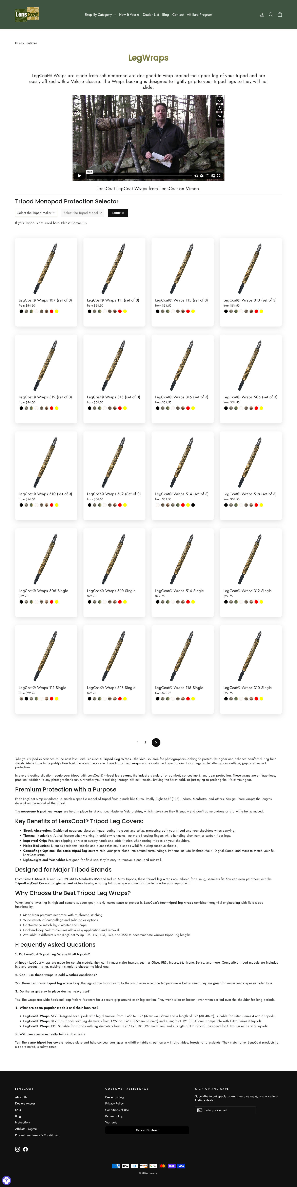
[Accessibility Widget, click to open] (6, 1180)
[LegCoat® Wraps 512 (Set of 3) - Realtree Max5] (115, 505)
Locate (118, 212)
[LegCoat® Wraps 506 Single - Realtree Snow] (36, 602)
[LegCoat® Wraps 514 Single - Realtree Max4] (178, 602)
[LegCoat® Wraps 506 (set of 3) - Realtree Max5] (251, 408)
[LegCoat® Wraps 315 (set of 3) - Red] (120, 408)
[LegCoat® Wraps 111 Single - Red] (51, 698)
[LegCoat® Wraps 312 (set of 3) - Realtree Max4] (41, 408)
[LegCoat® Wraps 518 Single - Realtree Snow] (104, 698)
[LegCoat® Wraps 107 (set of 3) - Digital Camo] (26, 311)
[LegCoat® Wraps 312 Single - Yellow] (261, 602)
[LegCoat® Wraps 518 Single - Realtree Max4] (110, 698)
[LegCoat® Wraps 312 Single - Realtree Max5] (251, 602)
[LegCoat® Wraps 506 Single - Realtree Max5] (46, 602)
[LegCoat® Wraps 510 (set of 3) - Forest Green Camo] (31, 505)
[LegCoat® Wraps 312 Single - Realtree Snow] (241, 602)
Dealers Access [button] (25, 1103)
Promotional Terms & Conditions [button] (36, 1135)
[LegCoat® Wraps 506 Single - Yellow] (56, 602)
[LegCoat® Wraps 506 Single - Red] (51, 602)
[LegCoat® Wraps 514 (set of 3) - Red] (183, 505)
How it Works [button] (129, 14)
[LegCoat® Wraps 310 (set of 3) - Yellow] (261, 311)
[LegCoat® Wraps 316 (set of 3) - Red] (188, 408)
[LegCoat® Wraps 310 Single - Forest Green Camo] (236, 698)
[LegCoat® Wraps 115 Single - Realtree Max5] (183, 698)
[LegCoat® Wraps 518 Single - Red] (120, 698)
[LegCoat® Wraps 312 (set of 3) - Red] (51, 408)
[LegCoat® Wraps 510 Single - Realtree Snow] (104, 602)
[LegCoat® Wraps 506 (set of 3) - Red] (256, 408)
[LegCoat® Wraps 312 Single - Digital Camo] (231, 602)
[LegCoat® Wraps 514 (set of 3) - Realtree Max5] (168, 505)
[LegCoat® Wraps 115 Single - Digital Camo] (162, 698)
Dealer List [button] (151, 14)
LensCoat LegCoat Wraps (122, 188)
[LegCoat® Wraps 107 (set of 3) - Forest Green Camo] (31, 311)
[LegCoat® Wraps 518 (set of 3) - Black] (226, 505)
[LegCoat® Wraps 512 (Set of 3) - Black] (89, 505)
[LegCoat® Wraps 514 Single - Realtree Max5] (183, 602)
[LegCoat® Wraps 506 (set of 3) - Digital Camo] (231, 408)
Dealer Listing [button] (114, 1097)
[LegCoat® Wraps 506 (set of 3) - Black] (226, 408)
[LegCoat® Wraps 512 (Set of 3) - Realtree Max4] (110, 505)
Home (18, 43)
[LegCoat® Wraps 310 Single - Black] (226, 698)
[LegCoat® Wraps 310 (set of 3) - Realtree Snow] (241, 311)
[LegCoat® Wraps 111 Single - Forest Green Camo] (36, 698)
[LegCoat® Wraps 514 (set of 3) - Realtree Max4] (162, 505)
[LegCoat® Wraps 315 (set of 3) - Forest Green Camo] (99, 408)
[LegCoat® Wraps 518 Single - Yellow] (125, 698)
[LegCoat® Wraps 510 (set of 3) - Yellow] (56, 505)
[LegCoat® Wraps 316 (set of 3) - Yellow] (193, 408)
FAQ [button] (18, 1110)
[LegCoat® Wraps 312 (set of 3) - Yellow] (56, 408)
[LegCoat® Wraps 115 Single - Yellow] (193, 698)
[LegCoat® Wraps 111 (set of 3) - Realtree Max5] (115, 311)
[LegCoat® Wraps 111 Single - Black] (26, 698)
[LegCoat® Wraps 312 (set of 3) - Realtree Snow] (36, 408)
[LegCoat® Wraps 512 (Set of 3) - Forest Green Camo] (99, 505)
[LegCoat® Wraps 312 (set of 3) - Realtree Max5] (46, 408)
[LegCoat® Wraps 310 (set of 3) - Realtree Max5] (251, 311)
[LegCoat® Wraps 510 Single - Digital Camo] (94, 602)
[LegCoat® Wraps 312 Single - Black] (226, 602)
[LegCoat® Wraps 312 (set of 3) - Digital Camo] (26, 408)
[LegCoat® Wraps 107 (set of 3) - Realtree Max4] (41, 311)
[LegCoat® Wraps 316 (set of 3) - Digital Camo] (162, 408)
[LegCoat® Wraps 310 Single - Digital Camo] (231, 698)
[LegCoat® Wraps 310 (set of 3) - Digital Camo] (231, 311)
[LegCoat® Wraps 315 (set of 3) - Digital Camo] (94, 408)
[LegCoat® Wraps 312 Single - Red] (256, 602)
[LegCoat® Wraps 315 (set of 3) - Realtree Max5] (115, 408)
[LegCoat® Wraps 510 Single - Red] (120, 602)
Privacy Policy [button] (114, 1103)
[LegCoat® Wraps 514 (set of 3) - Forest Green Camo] (178, 505)
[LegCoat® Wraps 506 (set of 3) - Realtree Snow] (241, 408)
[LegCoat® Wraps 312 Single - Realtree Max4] (246, 602)
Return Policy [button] (114, 1116)
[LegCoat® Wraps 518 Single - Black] (89, 698)
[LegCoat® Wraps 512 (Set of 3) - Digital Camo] (94, 505)
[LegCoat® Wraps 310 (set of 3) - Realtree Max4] (246, 311)
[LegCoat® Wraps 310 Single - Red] (256, 698)
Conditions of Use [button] (117, 1110)
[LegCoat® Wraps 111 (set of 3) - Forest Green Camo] (99, 311)
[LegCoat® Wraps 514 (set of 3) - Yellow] (188, 505)
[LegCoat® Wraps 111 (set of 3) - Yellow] (125, 311)
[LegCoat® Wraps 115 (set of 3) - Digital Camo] (162, 311)
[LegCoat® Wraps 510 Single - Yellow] (125, 602)
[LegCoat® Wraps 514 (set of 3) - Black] (193, 505)
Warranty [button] (111, 1122)
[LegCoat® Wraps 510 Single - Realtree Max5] (115, 602)
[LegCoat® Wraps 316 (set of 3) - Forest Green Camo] (168, 408)
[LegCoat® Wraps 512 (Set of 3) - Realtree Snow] (104, 505)
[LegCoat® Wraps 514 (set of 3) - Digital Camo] (173, 505)
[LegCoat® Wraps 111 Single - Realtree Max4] (21, 698)
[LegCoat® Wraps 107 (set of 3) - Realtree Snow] (36, 311)
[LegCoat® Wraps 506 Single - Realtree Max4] (41, 602)
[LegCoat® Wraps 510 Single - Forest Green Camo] (99, 602)
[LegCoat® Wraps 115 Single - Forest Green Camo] (168, 698)
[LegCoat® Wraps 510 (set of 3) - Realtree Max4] (41, 505)
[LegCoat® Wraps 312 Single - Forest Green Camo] (236, 602)
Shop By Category (98, 14)
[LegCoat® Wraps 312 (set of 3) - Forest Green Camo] (31, 408)
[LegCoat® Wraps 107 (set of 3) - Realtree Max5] (46, 311)
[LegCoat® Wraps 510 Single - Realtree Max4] (110, 602)
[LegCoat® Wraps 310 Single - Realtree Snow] (241, 698)
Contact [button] (178, 14)
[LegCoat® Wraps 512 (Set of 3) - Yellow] (125, 505)
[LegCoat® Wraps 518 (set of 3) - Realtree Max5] (251, 505)
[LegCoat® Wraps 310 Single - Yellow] (261, 698)
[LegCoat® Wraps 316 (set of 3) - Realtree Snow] (173, 408)
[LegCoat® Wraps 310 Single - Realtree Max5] (251, 698)
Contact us (79, 223)
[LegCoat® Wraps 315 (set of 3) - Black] (89, 408)
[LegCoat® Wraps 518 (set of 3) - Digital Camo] (231, 505)
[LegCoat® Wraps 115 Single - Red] (188, 698)
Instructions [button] (23, 1122)
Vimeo (192, 188)
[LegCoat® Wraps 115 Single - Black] (157, 698)
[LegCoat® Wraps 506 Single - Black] (21, 602)
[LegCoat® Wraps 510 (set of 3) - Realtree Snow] (36, 505)
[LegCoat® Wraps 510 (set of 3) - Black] (21, 505)
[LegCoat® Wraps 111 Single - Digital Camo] (31, 698)
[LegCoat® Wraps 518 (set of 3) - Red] (256, 505)
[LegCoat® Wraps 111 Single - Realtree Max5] (46, 698)
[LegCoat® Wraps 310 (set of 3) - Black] (226, 311)
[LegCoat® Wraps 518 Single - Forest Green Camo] (99, 698)
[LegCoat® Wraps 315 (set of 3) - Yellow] (125, 408)
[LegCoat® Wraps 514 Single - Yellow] (193, 602)
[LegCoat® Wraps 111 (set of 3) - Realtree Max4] (110, 311)
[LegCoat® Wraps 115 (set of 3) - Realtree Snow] (173, 311)
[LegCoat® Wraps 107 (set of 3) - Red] (51, 311)
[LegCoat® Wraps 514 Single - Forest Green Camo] (168, 602)
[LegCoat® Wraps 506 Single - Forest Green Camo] (31, 602)
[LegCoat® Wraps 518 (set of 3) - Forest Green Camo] (236, 505)
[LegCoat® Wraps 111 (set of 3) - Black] (89, 311)
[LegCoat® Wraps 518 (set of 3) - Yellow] (261, 505)
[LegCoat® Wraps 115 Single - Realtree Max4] (178, 698)
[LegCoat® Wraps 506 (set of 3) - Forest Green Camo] (236, 408)
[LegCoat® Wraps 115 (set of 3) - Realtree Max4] (178, 311)
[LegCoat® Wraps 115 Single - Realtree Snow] (173, 698)
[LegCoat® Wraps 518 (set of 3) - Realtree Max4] (246, 505)
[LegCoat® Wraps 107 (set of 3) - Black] (21, 311)
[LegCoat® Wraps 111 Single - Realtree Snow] (41, 698)
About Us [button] (21, 1097)
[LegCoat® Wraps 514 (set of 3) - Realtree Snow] (157, 505)
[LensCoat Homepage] (27, 14)
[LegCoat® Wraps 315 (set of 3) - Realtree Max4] (110, 408)
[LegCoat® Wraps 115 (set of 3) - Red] (188, 311)
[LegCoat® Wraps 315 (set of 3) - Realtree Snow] (104, 408)
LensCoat (168, 188)
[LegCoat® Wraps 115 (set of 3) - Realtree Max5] (183, 311)
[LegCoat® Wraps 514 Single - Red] (188, 602)
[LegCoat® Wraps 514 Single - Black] (157, 602)
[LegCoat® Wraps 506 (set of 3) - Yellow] (261, 408)
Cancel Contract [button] (147, 1130)
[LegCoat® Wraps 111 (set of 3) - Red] (120, 311)
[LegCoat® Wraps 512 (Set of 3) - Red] (120, 505)
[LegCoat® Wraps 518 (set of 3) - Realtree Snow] (241, 505)
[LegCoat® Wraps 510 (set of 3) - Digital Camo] (26, 505)
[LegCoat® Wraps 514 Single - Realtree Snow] (173, 602)
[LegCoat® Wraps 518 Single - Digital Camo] (94, 698)
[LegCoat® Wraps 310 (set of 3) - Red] (256, 311)
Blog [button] (165, 14)
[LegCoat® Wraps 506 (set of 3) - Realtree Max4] (246, 408)
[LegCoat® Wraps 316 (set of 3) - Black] (157, 408)
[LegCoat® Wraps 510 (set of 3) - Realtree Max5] (46, 505)
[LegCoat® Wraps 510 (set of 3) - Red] (51, 505)
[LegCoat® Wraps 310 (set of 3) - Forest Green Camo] (236, 311)
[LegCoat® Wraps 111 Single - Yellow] (56, 698)
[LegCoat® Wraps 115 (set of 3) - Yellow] (193, 311)
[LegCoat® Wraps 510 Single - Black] (89, 602)
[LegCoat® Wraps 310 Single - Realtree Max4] (246, 698)
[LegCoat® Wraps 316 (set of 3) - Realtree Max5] (183, 408)
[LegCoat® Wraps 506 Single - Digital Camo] (26, 602)
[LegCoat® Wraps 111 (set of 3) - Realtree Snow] (104, 311)
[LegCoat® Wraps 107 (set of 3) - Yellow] (56, 311)
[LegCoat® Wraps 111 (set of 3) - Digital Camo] (94, 311)
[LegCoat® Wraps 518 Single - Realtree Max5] (115, 698)
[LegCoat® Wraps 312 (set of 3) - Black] (21, 408)
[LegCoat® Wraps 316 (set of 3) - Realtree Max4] (178, 408)
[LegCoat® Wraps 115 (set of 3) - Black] (157, 311)
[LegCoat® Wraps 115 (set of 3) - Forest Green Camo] (168, 311)
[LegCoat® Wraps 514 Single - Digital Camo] (162, 602)
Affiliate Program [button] (200, 14)
